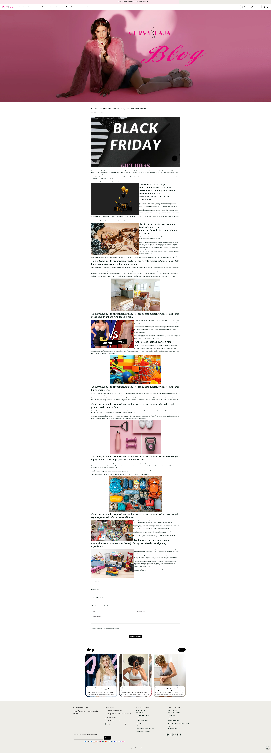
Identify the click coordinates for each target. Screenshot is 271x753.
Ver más (181, 649)
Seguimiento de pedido (174, 713)
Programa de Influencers (143, 731)
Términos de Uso (172, 728)
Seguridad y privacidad (174, 721)
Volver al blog (95, 589)
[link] (88, 7)
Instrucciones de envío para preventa (178, 723)
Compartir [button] (96, 581)
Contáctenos (140, 713)
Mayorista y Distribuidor (174, 726)
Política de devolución (142, 721)
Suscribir (107, 737)
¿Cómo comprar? (173, 710)
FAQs (169, 718)
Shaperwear (138, 331)
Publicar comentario (135, 636)
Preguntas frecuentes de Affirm (145, 728)
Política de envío (140, 718)
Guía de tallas (171, 715)
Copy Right (139, 723)
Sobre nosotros (140, 710)
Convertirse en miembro (143, 715)
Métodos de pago (141, 726)
